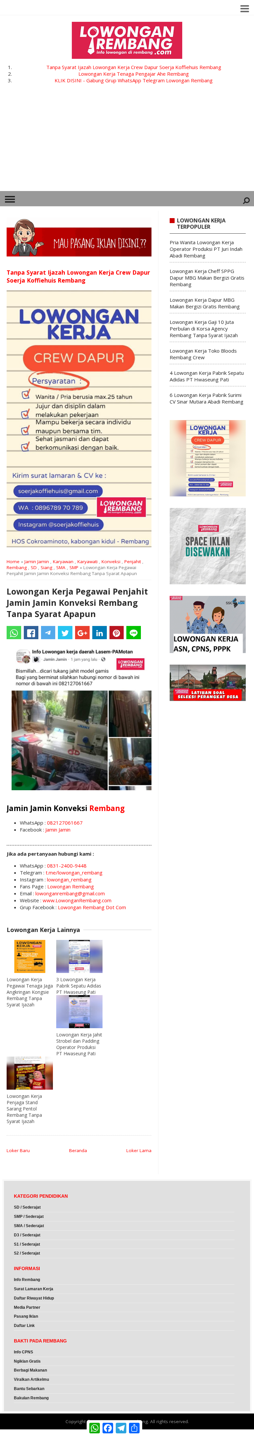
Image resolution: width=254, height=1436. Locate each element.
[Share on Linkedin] (99, 632)
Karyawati (87, 561)
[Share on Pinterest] (116, 632)
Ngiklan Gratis (27, 1361)
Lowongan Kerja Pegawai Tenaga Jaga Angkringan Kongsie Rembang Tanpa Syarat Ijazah (30, 992)
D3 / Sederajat (27, 1235)
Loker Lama (138, 1150)
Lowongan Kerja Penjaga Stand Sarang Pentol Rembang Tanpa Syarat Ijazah (24, 1108)
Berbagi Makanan (30, 1370)
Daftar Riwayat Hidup (34, 1298)
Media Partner (27, 1307)
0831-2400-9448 (67, 865)
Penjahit (132, 561)
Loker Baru (18, 1150)
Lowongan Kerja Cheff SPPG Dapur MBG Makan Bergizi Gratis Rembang (207, 278)
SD (34, 567)
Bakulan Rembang (31, 1398)
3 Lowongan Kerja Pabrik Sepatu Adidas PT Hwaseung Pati (78, 985)
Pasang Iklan (26, 1316)
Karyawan (63, 561)
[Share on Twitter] (65, 632)
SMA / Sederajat (29, 1225)
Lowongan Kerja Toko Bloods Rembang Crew (203, 354)
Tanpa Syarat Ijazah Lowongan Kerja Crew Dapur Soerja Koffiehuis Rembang (133, 67)
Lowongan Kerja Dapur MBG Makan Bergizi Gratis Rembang (205, 303)
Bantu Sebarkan (29, 1388)
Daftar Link (24, 1325)
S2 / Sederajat (27, 1253)
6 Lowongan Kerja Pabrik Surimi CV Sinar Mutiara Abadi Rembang (206, 398)
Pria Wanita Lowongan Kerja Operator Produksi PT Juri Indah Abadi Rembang (206, 249)
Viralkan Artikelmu (31, 1379)
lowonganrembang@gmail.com (70, 893)
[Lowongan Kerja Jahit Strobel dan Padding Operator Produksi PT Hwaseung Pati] (79, 1011)
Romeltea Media (18, 1432)
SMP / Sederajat (29, 1216)
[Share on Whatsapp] (14, 632)
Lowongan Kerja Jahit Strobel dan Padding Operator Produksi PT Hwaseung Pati (79, 1044)
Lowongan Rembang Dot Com (92, 907)
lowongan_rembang (69, 879)
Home (13, 561)
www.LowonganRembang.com (77, 900)
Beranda (78, 1150)
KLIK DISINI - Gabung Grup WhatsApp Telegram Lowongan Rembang (134, 80)
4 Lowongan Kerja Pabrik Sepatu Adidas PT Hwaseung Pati (207, 376)
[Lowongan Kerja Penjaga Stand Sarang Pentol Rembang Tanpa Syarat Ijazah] (30, 1073)
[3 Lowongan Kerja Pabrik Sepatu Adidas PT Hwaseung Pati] (79, 956)
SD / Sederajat (27, 1207)
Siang (46, 567)
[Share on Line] (133, 632)
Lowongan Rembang (70, 886)
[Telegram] (48, 632)
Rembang (17, 567)
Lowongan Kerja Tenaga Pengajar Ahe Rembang (133, 73)
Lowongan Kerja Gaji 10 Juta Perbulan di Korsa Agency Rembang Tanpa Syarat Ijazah (204, 328)
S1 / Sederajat (27, 1244)
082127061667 (65, 822)
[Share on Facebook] (31, 632)
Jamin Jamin (36, 561)
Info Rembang (27, 1279)
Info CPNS (23, 1352)
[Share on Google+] (82, 632)
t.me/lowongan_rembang (74, 872)
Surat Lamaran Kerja (33, 1289)
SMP (73, 567)
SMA (60, 567)
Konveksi (111, 561)
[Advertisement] (127, 141)
